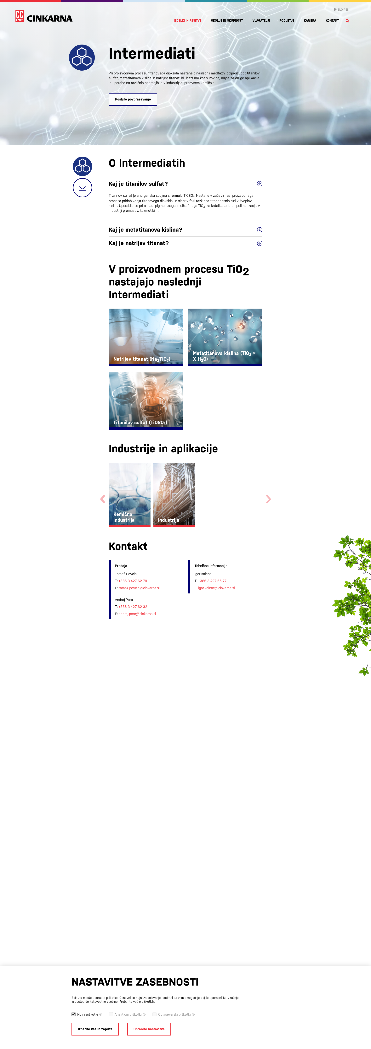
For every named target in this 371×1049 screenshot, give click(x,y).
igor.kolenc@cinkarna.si (216, 588)
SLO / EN (343, 9)
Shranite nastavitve (149, 1029)
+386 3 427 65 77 (212, 581)
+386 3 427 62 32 (133, 607)
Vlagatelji (261, 20)
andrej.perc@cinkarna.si (137, 614)
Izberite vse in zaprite (95, 1029)
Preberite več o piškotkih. (137, 1001)
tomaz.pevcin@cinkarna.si (139, 588)
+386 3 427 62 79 (133, 581)
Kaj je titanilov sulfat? (138, 183)
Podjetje (286, 20)
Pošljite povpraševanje (133, 99)
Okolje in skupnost (227, 20)
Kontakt (332, 20)
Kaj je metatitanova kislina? (145, 229)
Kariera (310, 20)
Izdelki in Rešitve (187, 20)
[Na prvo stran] (44, 16)
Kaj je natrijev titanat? (139, 243)
